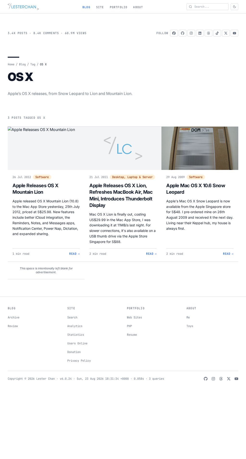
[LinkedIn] (200, 33)
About (138, 7)
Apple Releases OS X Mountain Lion (35, 189)
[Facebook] (174, 33)
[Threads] (208, 33)
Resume (132, 335)
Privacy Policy (79, 361)
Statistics (75, 335)
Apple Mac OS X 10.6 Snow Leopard (195, 189)
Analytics (74, 326)
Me (188, 317)
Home (11, 64)
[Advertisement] (123, 424)
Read (74, 254)
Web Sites (134, 317)
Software (42, 177)
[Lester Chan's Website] (23, 6)
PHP (129, 326)
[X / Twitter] (226, 33)
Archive (13, 317)
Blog (86, 7)
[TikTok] (217, 33)
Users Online (77, 343)
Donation (74, 352)
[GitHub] (182, 33)
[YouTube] (234, 33)
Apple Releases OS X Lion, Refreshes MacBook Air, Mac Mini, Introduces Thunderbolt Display (121, 195)
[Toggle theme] (234, 6)
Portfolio (119, 7)
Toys (189, 326)
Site (100, 7)
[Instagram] (191, 33)
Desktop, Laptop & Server (132, 177)
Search (72, 317)
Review (13, 326)
